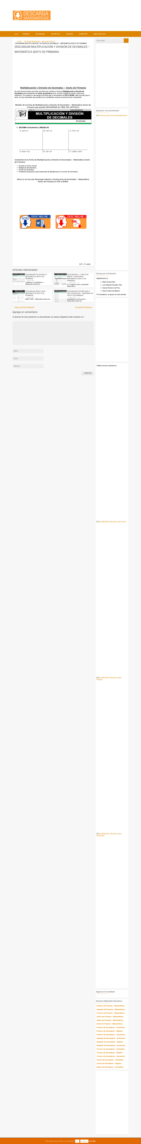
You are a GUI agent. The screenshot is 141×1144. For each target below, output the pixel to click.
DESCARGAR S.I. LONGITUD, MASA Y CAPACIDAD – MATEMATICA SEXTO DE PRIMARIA (78, 277)
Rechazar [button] (84, 1141)
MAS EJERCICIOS (99, 34)
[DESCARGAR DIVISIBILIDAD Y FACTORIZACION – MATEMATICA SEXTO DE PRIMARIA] (60, 301)
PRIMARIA (26, 34)
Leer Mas (92, 1141)
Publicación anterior (24, 307)
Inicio (16, 34)
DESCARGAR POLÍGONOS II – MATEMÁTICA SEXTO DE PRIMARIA (36, 276)
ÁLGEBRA (69, 34)
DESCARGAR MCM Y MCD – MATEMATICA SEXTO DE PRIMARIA (36, 293)
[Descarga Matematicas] (31, 20)
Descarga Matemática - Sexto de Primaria (39, 41)
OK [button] (77, 1141)
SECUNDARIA (40, 34)
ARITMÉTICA (55, 34)
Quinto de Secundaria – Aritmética (110, 1067)
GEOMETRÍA (83, 34)
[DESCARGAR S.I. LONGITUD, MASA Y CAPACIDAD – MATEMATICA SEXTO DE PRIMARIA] (60, 285)
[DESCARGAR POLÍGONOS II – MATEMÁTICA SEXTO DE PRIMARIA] (18, 285)
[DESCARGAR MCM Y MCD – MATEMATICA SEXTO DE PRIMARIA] (18, 301)
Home (19, 41)
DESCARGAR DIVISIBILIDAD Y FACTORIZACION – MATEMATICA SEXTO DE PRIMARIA (80, 293)
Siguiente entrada (83, 307)
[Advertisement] (90, 15)
